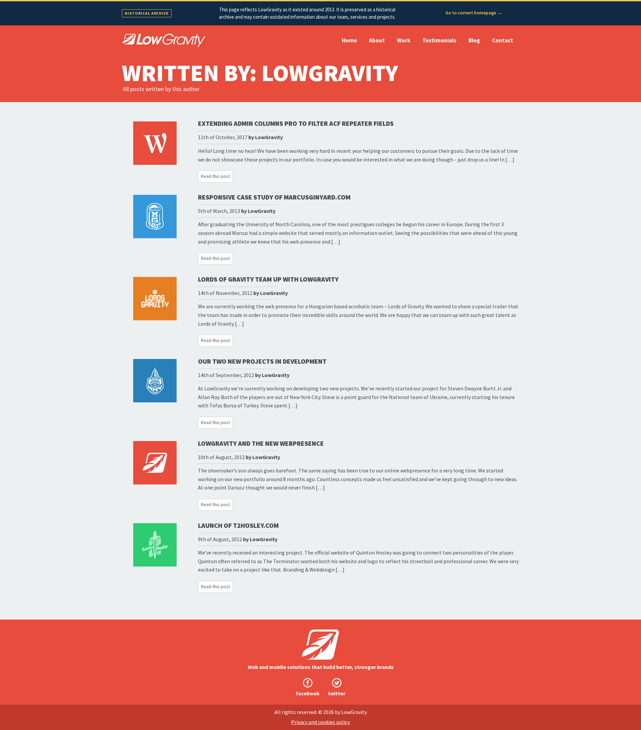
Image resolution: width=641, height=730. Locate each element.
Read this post (215, 176)
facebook (307, 693)
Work (403, 40)
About (377, 40)
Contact (502, 40)
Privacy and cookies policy (320, 722)
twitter (336, 693)
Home (349, 40)
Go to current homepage (473, 13)
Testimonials (439, 40)
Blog (474, 40)
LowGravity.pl (163, 40)
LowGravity (269, 137)
